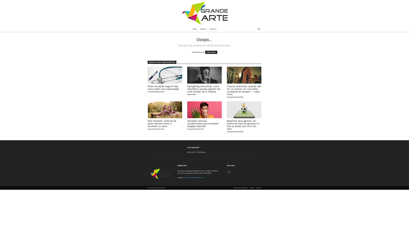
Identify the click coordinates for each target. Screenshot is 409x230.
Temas (202, 29)
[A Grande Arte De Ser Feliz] (204, 13)
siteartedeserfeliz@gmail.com (194, 178)
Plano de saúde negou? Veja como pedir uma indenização (163, 87)
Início (195, 29)
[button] (258, 29)
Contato (213, 29)
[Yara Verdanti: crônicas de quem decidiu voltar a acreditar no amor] (165, 109)
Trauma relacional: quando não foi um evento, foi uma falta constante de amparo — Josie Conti (244, 90)
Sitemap (258, 188)
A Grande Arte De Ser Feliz (156, 92)
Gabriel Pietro (191, 94)
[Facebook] (229, 172)
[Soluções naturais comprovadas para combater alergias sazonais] (204, 109)
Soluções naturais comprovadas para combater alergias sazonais (203, 124)
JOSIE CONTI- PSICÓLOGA (196, 152)
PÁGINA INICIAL (211, 52)
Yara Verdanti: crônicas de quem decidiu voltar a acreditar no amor (162, 124)
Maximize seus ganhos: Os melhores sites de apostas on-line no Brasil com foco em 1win (243, 125)
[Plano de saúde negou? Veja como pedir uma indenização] (165, 75)
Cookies (252, 188)
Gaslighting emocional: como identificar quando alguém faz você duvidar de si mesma (203, 89)
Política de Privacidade (241, 188)
